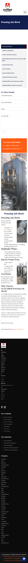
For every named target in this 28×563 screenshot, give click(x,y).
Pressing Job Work (7, 46)
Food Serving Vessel (7, 65)
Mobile (3, 109)
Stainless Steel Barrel (7, 51)
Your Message (4, 116)
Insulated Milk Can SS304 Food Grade (12, 85)
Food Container (6, 69)
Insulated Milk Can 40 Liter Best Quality (12, 81)
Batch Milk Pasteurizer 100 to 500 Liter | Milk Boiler (14, 60)
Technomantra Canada (18, 559)
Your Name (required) (6, 96)
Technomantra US (8, 559)
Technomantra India (8, 557)
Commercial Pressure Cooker (9, 77)
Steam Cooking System (8, 73)
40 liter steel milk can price (9, 55)
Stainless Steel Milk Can (18, 329)
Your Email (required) (6, 102)
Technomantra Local (9, 561)
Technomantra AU (19, 561)
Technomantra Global (19, 557)
